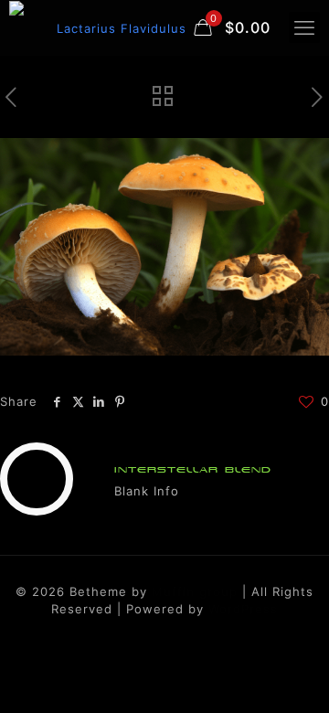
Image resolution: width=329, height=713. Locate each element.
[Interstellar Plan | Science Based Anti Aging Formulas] (109, 27)
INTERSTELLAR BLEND (192, 469)
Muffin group (195, 591)
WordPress (243, 608)
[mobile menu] (304, 27)
